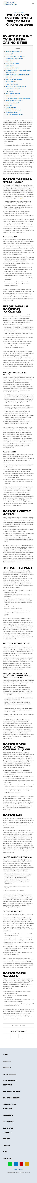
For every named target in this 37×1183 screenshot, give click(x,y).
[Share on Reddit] (28, 1036)
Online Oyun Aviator (11, 81)
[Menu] (33, 3)
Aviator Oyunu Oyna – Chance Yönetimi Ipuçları (17, 74)
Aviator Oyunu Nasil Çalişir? (13, 68)
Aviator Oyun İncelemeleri (12, 103)
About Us (6, 1139)
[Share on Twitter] (9, 1036)
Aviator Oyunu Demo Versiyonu (14, 79)
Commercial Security (11, 1098)
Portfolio (7, 1068)
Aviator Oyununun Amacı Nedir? (14, 51)
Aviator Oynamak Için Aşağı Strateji (14, 88)
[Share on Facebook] (5, 1036)
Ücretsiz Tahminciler (11, 107)
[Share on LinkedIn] (16, 1036)
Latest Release (9, 1074)
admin (23, 1025)
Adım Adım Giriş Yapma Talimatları (14, 114)
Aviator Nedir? (9, 54)
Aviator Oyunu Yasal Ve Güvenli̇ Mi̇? (14, 100)
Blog (5, 1152)
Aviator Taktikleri (10, 65)
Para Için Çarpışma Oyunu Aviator (14, 58)
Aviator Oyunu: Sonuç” (11, 96)
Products (7, 1061)
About (16, 1169)
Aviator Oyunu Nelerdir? (12, 84)
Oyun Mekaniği (9, 91)
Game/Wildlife (8, 1121)
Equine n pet (8, 1128)
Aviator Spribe (9, 61)
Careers (6, 1145)
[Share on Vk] (24, 1036)
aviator (21, 198)
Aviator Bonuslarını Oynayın (13, 93)
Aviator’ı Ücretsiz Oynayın (12, 63)
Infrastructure (9, 1104)
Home (5, 1055)
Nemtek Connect (9, 1080)
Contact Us (7, 1158)
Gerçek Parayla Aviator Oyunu (13, 110)
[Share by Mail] (32, 1036)
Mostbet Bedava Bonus (11, 112)
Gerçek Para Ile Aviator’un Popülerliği (15, 56)
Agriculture (8, 1115)
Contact (20, 1169)
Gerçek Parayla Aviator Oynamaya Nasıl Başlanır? (18, 98)
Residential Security (11, 1091)
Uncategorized (18, 12)
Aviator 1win (9, 77)
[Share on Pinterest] (13, 1036)
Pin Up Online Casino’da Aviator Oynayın (16, 86)
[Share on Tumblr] (20, 1036)
